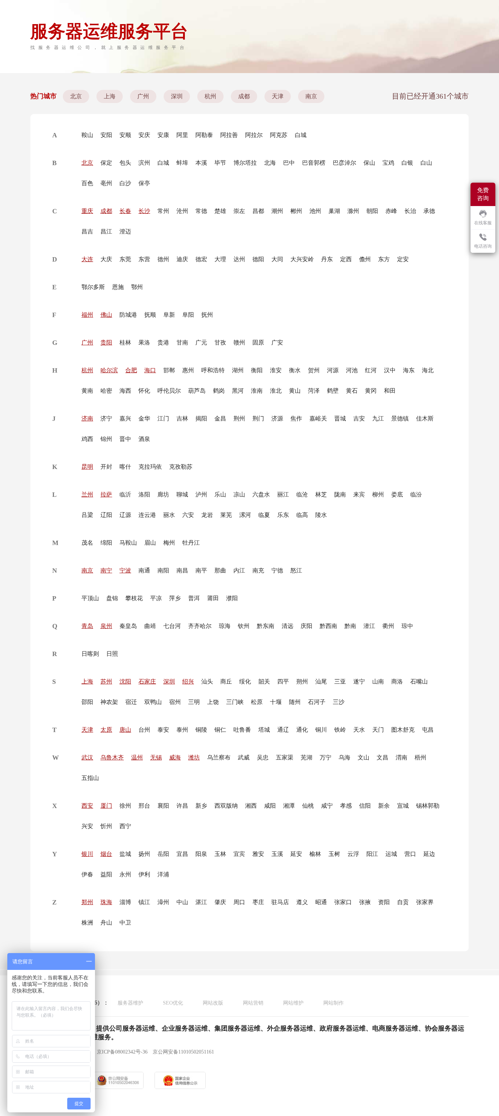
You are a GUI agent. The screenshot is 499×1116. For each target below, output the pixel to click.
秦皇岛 (128, 626)
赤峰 (391, 211)
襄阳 (163, 806)
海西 (125, 391)
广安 (277, 342)
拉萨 (106, 494)
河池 (352, 370)
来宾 (359, 494)
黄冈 (371, 391)
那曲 (220, 570)
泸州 (201, 494)
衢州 (388, 626)
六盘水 (261, 494)
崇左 (239, 211)
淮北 (276, 391)
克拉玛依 (150, 467)
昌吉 (87, 231)
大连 (87, 259)
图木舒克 (403, 730)
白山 (426, 163)
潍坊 (194, 757)
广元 (201, 342)
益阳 (106, 874)
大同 (277, 259)
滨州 (144, 163)
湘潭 (289, 806)
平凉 (156, 598)
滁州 (353, 211)
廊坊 (163, 494)
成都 (244, 96)
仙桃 (308, 806)
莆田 (213, 598)
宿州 (175, 702)
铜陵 (201, 730)
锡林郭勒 (427, 806)
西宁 (125, 826)
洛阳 (144, 494)
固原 (258, 342)
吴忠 (262, 757)
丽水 (169, 515)
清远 (287, 626)
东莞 (125, 259)
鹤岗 (219, 391)
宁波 (125, 570)
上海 (109, 96)
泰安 (163, 730)
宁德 (277, 570)
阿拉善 (229, 135)
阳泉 (201, 854)
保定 (106, 163)
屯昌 (428, 730)
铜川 (321, 730)
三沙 (338, 702)
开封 (106, 467)
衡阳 (257, 370)
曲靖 (150, 626)
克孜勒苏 (181, 467)
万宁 (325, 757)
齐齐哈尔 (200, 626)
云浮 (353, 854)
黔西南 (328, 626)
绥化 (245, 681)
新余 (384, 806)
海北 (428, 370)
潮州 (277, 211)
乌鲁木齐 (112, 757)
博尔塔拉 (245, 163)
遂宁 (359, 681)
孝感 (346, 806)
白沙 (125, 183)
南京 (311, 96)
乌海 (344, 757)
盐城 (125, 854)
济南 (87, 418)
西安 (87, 806)
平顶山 (90, 598)
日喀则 (90, 654)
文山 (363, 757)
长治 (410, 211)
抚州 (207, 315)
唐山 (125, 730)
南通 (144, 570)
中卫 (125, 922)
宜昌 (182, 854)
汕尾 (321, 681)
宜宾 (239, 854)
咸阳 (270, 806)
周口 (239, 902)
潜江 (369, 626)
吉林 (182, 418)
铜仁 (220, 730)
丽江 (283, 494)
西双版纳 (226, 806)
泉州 (106, 626)
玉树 (334, 854)
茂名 (87, 543)
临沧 (302, 494)
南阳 (163, 570)
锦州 (106, 439)
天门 (378, 730)
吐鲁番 (242, 730)
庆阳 (306, 626)
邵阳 (87, 702)
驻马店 (280, 902)
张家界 (425, 902)
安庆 (144, 135)
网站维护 (293, 1003)
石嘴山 (419, 681)
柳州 (378, 494)
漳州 (163, 902)
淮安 (276, 370)
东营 (144, 259)
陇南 (340, 494)
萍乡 (175, 598)
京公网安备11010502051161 (183, 1052)
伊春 (87, 874)
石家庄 (147, 681)
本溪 (201, 163)
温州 (137, 757)
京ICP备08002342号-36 (122, 1052)
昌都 (258, 211)
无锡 (156, 757)
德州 (163, 259)
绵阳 (106, 543)
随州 (295, 702)
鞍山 (87, 135)
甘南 (182, 342)
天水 (359, 730)
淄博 (125, 902)
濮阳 (232, 598)
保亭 (144, 183)
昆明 (87, 467)
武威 (244, 757)
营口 (410, 854)
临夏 (264, 515)
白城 (300, 135)
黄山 (295, 391)
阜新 (169, 315)
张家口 (343, 902)
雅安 (258, 854)
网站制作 (333, 1003)
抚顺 (150, 315)
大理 (220, 259)
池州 (315, 211)
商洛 (397, 681)
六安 (188, 515)
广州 (143, 96)
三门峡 (235, 702)
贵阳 (106, 342)
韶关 (264, 681)
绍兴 (188, 681)
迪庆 (182, 259)
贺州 (314, 370)
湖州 (238, 370)
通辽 (283, 730)
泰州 (182, 730)
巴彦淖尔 (344, 163)
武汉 (87, 757)
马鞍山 (128, 543)
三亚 (340, 681)
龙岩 (207, 515)
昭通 (321, 902)
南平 (201, 570)
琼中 (407, 626)
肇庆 (220, 902)
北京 (76, 96)
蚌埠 (182, 163)
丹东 (327, 259)
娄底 (397, 494)
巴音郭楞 (313, 163)
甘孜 (220, 342)
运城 (391, 854)
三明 (194, 702)
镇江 (144, 902)
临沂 (125, 494)
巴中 (289, 163)
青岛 (87, 626)
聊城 (182, 494)
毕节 (220, 163)
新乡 (201, 806)
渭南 (401, 757)
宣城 (403, 806)
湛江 (201, 902)
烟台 (106, 854)
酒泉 (144, 439)
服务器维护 (130, 1003)
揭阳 (201, 418)
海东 (409, 370)
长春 (125, 211)
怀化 (144, 391)
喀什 (125, 467)
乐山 (220, 494)
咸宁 (327, 806)
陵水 (321, 515)
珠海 (106, 902)
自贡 (403, 902)
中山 (182, 902)
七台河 (172, 626)
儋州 (365, 259)
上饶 (213, 702)
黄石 (352, 391)
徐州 (125, 806)
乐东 (283, 515)
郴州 (296, 211)
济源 (277, 418)
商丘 (226, 681)
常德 (201, 211)
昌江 (106, 231)
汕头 (207, 681)
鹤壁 (333, 391)
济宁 (106, 418)
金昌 (220, 418)
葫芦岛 (197, 391)
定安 (403, 259)
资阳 (384, 902)
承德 (429, 211)
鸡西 (87, 439)
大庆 (106, 259)
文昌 (382, 757)
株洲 (87, 922)
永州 (125, 874)
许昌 (182, 806)
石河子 (316, 702)
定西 (346, 259)
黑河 (238, 391)
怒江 (296, 570)
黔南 (350, 626)
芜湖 (306, 757)
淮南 (257, 391)
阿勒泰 (204, 135)
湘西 (251, 806)
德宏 (201, 259)
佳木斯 (425, 418)
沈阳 (125, 681)
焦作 (296, 418)
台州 (144, 730)
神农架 (109, 702)
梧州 (420, 757)
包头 (125, 163)
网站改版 (213, 1003)
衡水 (295, 370)
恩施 (118, 287)
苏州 (106, 681)
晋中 (125, 439)
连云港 (147, 515)
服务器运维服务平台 (109, 31)
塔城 (264, 730)
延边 (429, 854)
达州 (239, 259)
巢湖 (334, 211)
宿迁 (131, 702)
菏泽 (314, 391)
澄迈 (125, 231)
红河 (371, 370)
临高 (302, 515)
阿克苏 (278, 135)
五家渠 (284, 757)
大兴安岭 (302, 259)
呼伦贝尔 (169, 391)
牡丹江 (191, 543)
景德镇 (400, 418)
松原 (257, 702)
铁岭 (340, 730)
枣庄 (258, 902)
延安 (296, 854)
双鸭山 (153, 702)
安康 (163, 135)
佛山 (106, 315)
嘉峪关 (318, 418)
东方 (384, 259)
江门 (163, 418)
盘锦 (112, 598)
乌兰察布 (219, 757)
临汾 (416, 494)
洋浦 (163, 874)
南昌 (182, 570)
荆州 (239, 418)
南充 (258, 570)
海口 (150, 370)
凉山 (239, 494)
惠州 (188, 370)
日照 (112, 654)
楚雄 (220, 211)
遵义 (302, 902)
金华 (144, 418)
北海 (270, 163)
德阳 (258, 259)
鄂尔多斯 (93, 287)
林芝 (321, 494)
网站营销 (253, 1003)
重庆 (87, 211)
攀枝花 (134, 598)
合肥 (131, 370)
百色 (87, 183)
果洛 (144, 342)
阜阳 (188, 315)
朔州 (302, 681)
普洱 (194, 598)
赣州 (239, 342)
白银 (407, 163)
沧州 (182, 211)
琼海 (225, 626)
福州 (87, 315)
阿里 (182, 135)
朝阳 (372, 211)
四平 (283, 681)
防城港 (128, 315)
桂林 (125, 342)
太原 (106, 730)
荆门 (258, 418)
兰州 (87, 494)
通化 (302, 730)
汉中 (390, 370)
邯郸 (169, 370)
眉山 (150, 543)
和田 (390, 391)
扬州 (144, 854)
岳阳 (163, 854)
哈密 (106, 391)
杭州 (210, 96)
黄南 (87, 391)
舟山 (106, 922)
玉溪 (277, 854)
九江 (378, 418)
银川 (87, 854)
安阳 (106, 135)
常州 (163, 211)
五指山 (90, 778)
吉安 (359, 418)
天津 (277, 96)
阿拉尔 (254, 135)
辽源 (125, 515)
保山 (369, 163)
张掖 (365, 902)
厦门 (106, 806)
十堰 (276, 702)
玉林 (220, 854)
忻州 (106, 826)
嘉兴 (125, 418)
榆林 (315, 854)
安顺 (125, 135)
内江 (239, 570)
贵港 (163, 342)
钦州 (244, 626)
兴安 (87, 826)
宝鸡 (388, 163)
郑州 (87, 902)
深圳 (177, 96)
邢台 (144, 806)
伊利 (144, 874)
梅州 (169, 543)
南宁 (106, 570)
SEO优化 (173, 1003)
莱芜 (226, 515)
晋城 (340, 418)
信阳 (365, 806)
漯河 (245, 515)
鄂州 (137, 287)
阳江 (372, 854)
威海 (175, 757)
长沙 (144, 211)
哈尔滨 (109, 370)
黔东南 (265, 626)
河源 (333, 370)
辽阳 (106, 515)
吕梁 (87, 515)
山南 (378, 681)
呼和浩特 (213, 370)
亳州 (106, 183)
